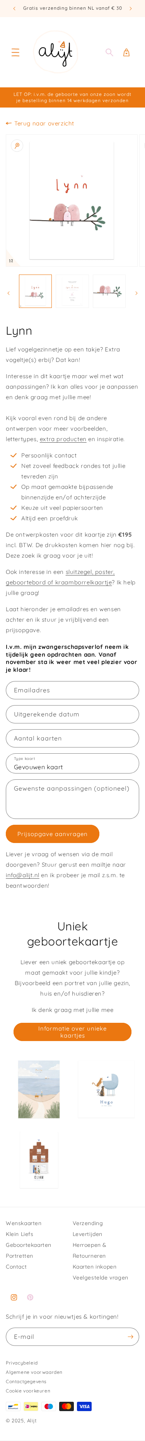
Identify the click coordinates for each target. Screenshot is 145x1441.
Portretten (19, 1255)
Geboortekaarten (28, 1244)
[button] (15, 52)
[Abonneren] (130, 1337)
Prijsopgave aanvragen (52, 834)
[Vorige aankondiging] (14, 8)
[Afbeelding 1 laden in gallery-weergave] (35, 291)
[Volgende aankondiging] (130, 8)
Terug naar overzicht (44, 123)
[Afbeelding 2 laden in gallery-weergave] (72, 291)
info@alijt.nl (22, 875)
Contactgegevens (26, 1381)
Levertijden (88, 1234)
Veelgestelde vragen (100, 1277)
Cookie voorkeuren (28, 1391)
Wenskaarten (24, 1223)
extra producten (63, 439)
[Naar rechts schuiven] (136, 293)
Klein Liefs (20, 1234)
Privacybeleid (22, 1363)
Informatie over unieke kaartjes (72, 1032)
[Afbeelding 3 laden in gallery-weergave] (109, 291)
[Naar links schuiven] (8, 293)
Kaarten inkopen (95, 1266)
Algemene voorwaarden (34, 1372)
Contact (16, 1266)
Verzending (88, 1223)
